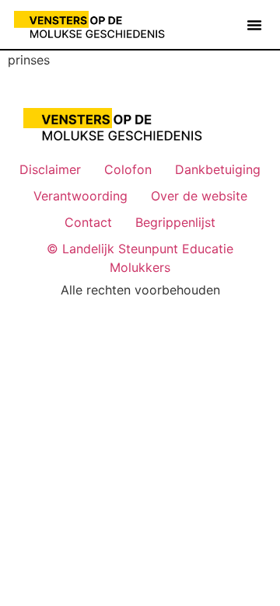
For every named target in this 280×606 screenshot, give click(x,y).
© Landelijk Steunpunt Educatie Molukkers (140, 258)
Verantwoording (80, 196)
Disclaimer (50, 169)
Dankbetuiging (218, 169)
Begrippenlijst (175, 222)
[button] (254, 25)
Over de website (199, 196)
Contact (88, 222)
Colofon (128, 169)
